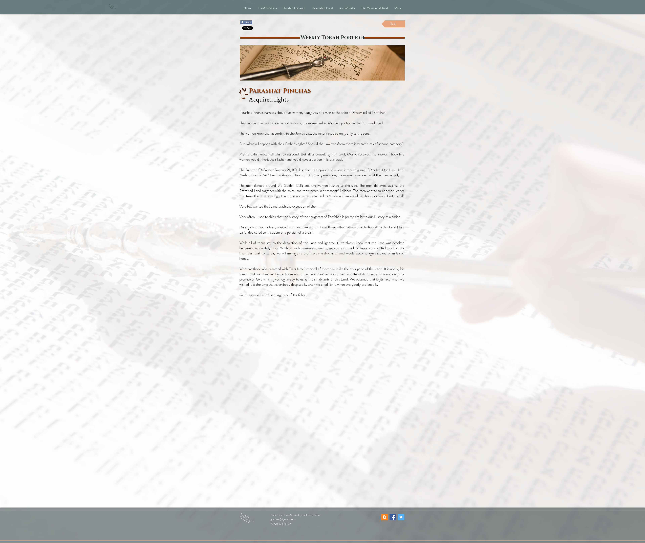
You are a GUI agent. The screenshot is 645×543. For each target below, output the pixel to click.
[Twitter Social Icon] (401, 517)
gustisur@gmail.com (282, 519)
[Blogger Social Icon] (384, 517)
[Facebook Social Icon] (393, 517)
